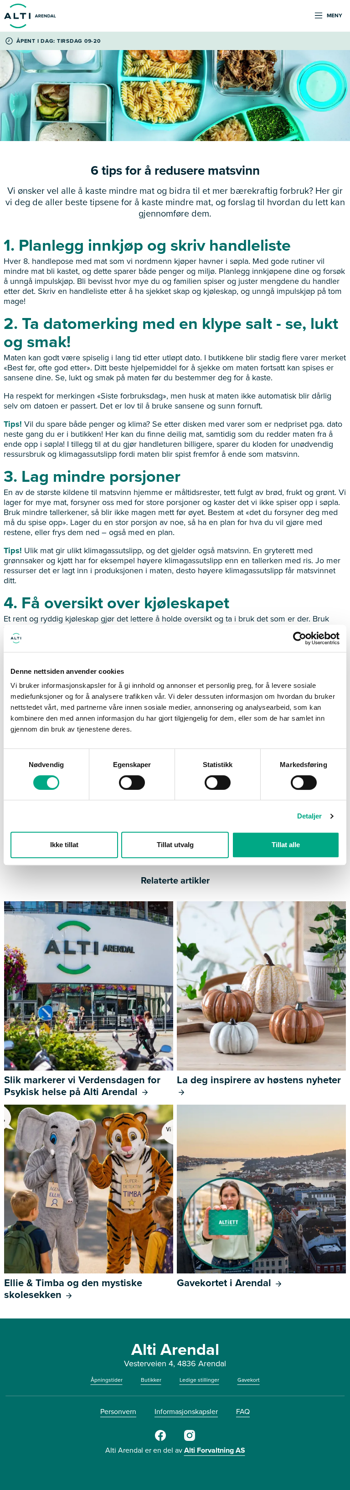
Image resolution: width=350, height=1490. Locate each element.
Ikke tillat (64, 845)
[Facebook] (160, 1439)
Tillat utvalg (175, 845)
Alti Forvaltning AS (214, 1450)
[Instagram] (189, 1439)
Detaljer (309, 816)
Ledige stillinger (199, 1380)
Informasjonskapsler (186, 1411)
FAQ (243, 1411)
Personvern (118, 1411)
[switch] (132, 782)
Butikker (151, 1380)
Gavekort (248, 1380)
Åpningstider (107, 1380)
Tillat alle (286, 845)
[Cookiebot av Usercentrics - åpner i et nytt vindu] (300, 638)
